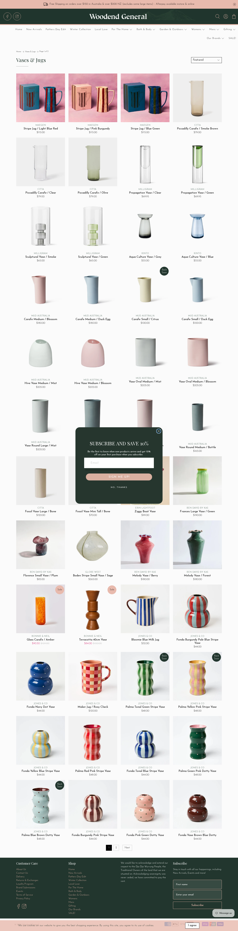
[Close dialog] (159, 431)
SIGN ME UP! (119, 477)
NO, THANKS (119, 487)
